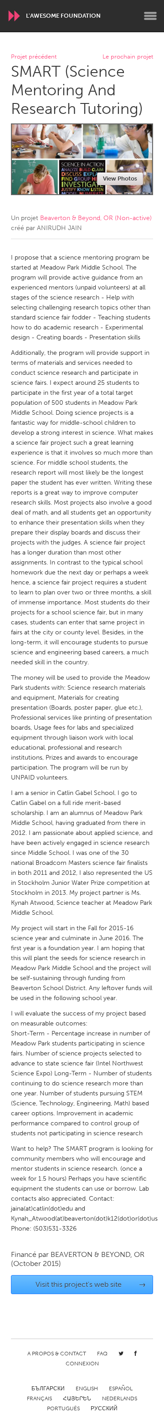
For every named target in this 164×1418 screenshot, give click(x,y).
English (87, 1388)
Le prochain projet (127, 57)
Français (39, 1398)
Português (63, 1408)
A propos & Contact (56, 1353)
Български (48, 1388)
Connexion (82, 1363)
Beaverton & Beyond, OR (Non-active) (96, 218)
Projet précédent (33, 57)
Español (121, 1388)
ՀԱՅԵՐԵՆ (77, 1398)
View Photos (120, 178)
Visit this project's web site (91, 1284)
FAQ (102, 1353)
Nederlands (119, 1398)
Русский (104, 1408)
